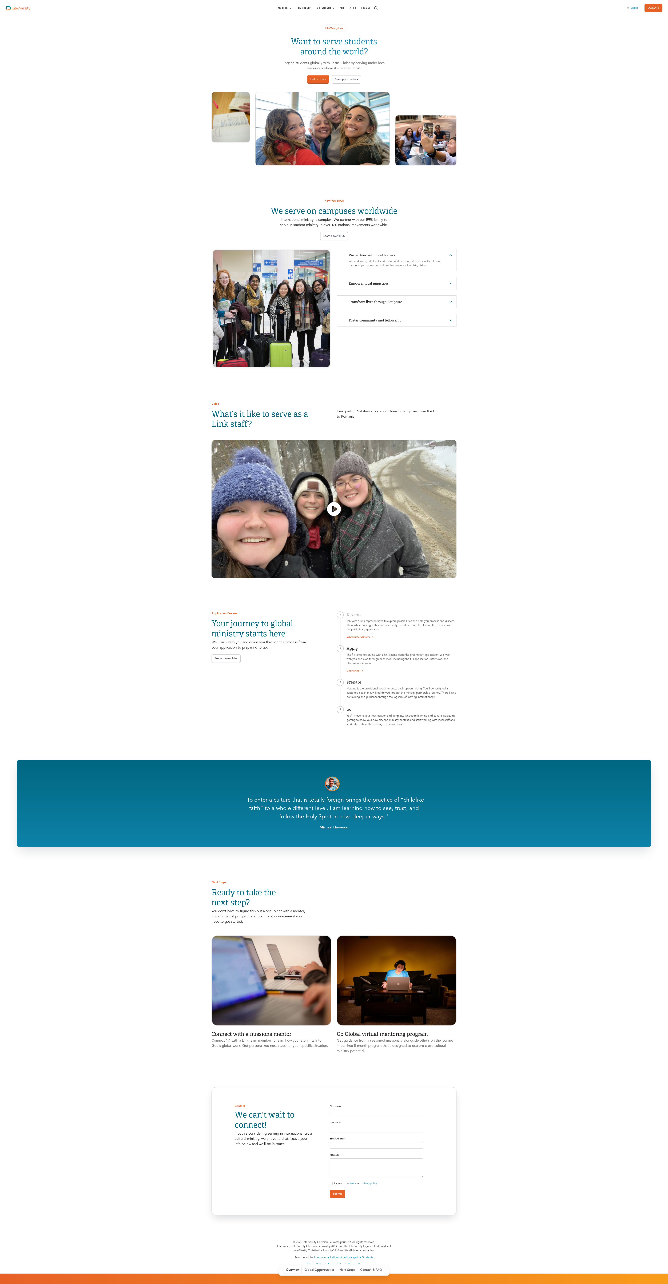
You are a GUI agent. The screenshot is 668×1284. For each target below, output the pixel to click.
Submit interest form (358, 637)
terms (353, 1183)
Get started (353, 671)
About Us (283, 8)
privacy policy (369, 1183)
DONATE (653, 8)
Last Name (335, 1122)
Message (335, 1155)
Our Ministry (304, 8)
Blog (342, 8)
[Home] (18, 8)
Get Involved (323, 8)
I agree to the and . (355, 1183)
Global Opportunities (319, 1269)
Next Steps (347, 1269)
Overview (293, 1269)
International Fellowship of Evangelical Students (343, 1257)
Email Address (337, 1139)
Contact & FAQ (371, 1269)
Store (353, 8)
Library (365, 8)
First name (335, 1106)
